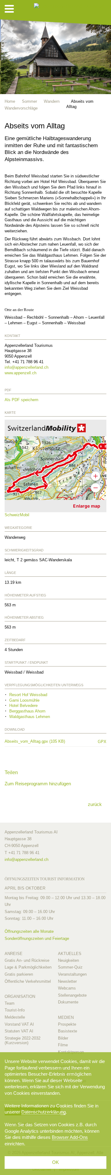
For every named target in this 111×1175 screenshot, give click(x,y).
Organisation (20, 996)
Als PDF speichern (21, 399)
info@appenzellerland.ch (26, 367)
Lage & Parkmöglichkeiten (28, 967)
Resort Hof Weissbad (28, 694)
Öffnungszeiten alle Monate (29, 931)
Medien (66, 1017)
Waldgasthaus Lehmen (29, 716)
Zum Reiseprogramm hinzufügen (38, 783)
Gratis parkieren (19, 974)
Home (10, 101)
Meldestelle (15, 1017)
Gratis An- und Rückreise (27, 960)
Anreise (14, 953)
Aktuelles (69, 953)
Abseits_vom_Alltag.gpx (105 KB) (48, 741)
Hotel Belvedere (23, 705)
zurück (95, 804)
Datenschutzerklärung (43, 1112)
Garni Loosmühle (24, 700)
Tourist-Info (15, 1010)
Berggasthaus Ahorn (27, 711)
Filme (63, 1045)
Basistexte (67, 1031)
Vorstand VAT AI (19, 1024)
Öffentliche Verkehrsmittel (28, 981)
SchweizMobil (17, 515)
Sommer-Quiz (70, 967)
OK (55, 1162)
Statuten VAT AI (19, 1031)
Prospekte (67, 1024)
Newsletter (67, 981)
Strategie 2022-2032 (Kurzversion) (22, 1040)
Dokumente (68, 1002)
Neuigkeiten (68, 960)
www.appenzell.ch (20, 373)
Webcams (67, 988)
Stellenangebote (72, 995)
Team (9, 1003)
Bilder (63, 1038)
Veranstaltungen (72, 974)
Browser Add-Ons (70, 1137)
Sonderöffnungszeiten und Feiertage (37, 938)
